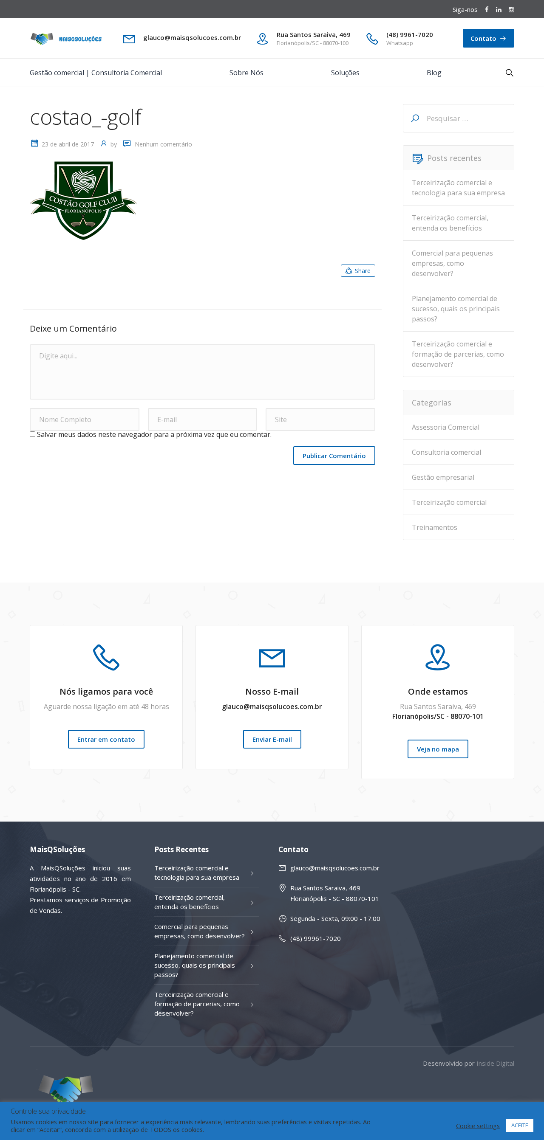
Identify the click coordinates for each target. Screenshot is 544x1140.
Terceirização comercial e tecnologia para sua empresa (458, 187)
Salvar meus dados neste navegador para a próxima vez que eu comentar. (154, 434)
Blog (434, 72)
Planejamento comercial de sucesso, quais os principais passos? (456, 309)
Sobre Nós (247, 72)
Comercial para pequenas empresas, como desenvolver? (452, 263)
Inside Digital (495, 1063)
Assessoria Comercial (445, 427)
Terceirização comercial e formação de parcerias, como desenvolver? (458, 354)
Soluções (345, 72)
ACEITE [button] (519, 1125)
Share (363, 271)
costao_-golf (85, 116)
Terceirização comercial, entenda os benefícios (450, 223)
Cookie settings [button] (478, 1125)
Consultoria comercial (446, 452)
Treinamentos (434, 527)
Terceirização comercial (449, 502)
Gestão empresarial (443, 477)
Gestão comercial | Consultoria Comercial (96, 72)
